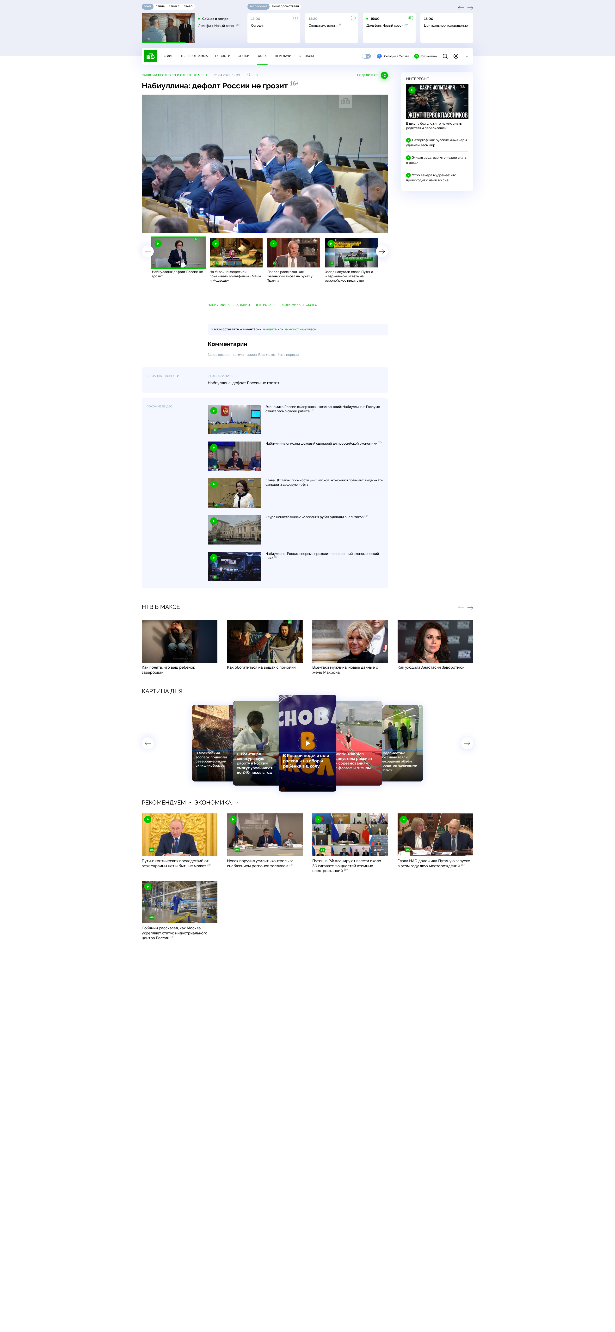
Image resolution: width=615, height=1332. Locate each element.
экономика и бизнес (299, 305)
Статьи (244, 56)
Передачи (283, 56)
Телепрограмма (194, 56)
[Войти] (456, 56)
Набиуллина (219, 305)
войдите (270, 329)
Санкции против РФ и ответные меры (174, 75)
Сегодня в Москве (396, 56)
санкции (242, 305)
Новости (222, 56)
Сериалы (306, 56)
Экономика (429, 56)
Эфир (168, 56)
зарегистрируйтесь (300, 329)
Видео (262, 56)
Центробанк (265, 305)
